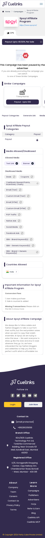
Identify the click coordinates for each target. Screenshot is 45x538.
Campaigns (33, 490)
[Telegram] (35, 395)
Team (13, 491)
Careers (13, 496)
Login (12, 404)
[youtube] (30, 395)
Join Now (33, 404)
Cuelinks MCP (33, 522)
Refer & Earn (33, 508)
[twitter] (19, 395)
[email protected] (25, 421)
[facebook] (13, 395)
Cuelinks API (33, 517)
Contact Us (13, 500)
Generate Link (29, 115)
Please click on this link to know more (22, 307)
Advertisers (33, 499)
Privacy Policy (13, 505)
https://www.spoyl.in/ (28, 25)
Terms (13, 509)
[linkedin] (24, 395)
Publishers (33, 495)
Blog (33, 513)
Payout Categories (10, 115)
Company (13, 487)
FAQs (33, 504)
